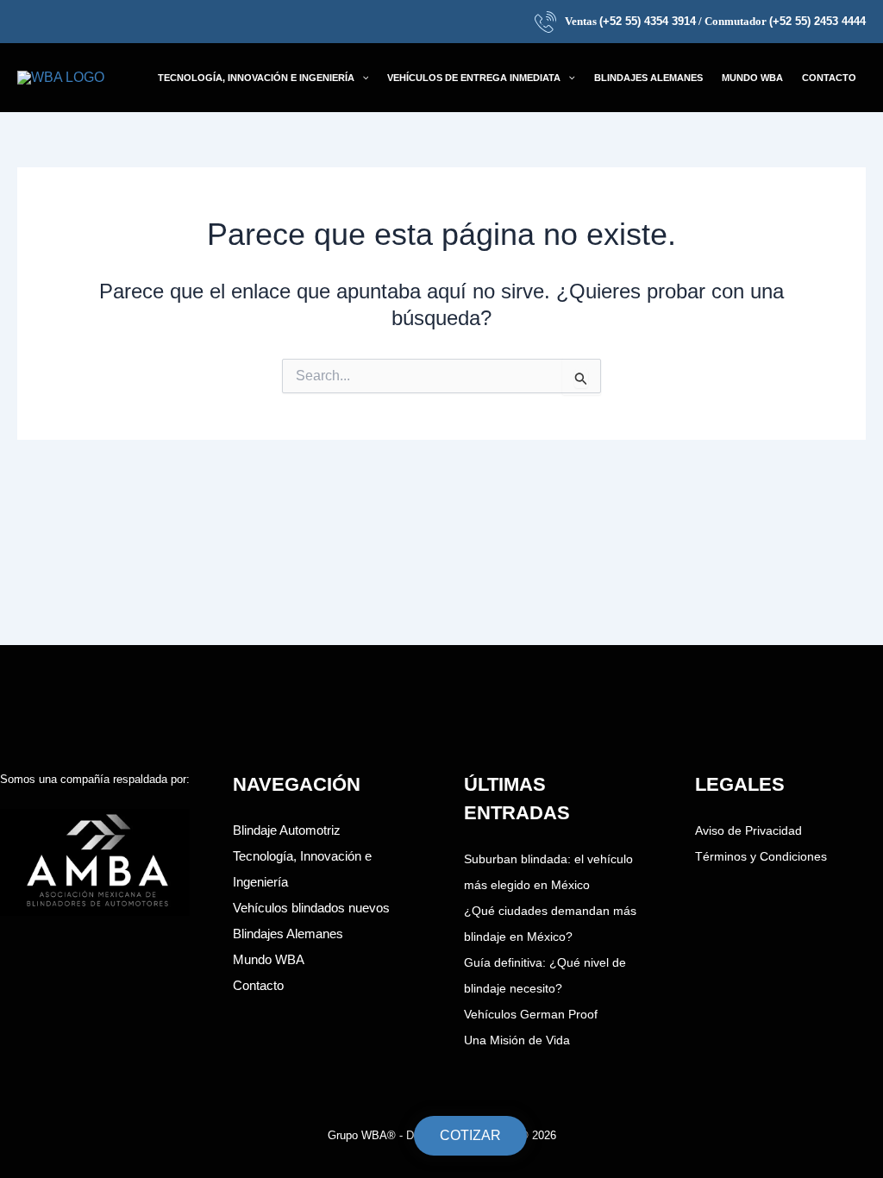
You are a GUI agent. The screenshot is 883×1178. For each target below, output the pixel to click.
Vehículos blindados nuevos (311, 907)
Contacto (258, 985)
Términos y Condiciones (761, 856)
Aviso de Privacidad (748, 830)
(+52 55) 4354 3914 (647, 21)
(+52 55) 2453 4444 (817, 21)
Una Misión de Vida (517, 1040)
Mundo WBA (268, 959)
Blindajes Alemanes (288, 933)
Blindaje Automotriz (287, 830)
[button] (263, 78)
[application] (361, 78)
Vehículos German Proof (531, 1014)
